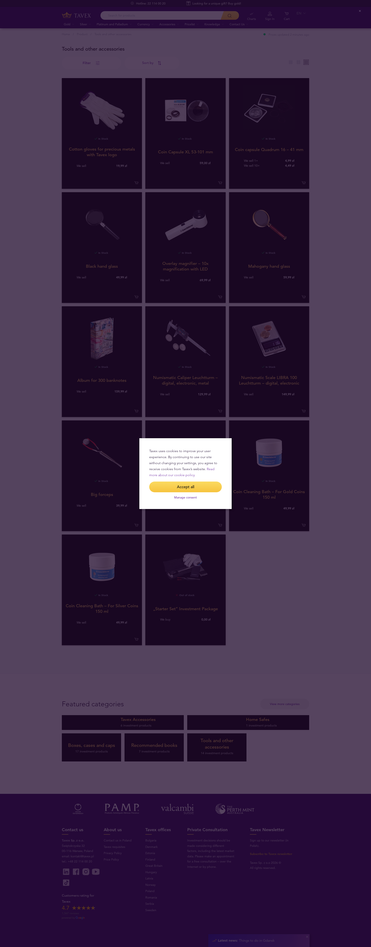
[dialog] (185, 473)
